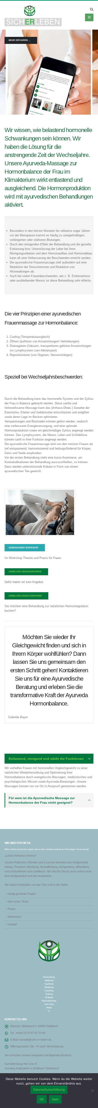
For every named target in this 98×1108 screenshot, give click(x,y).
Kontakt (12, 924)
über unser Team (18, 901)
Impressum (14, 916)
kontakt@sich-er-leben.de (36, 1039)
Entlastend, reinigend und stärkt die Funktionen (46, 758)
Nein (55, 1099)
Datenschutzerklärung (49, 1089)
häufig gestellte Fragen (22, 893)
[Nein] (92, 1090)
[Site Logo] (33, 15)
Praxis (11, 908)
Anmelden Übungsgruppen (25, 572)
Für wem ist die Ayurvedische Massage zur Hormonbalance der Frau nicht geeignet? (42, 800)
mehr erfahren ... (20, 40)
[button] (91, 9)
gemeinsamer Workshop (24, 548)
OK (42, 1099)
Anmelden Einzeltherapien (25, 596)
